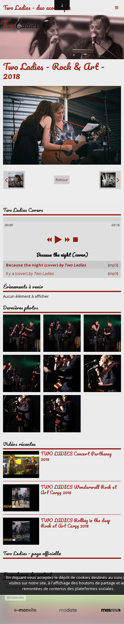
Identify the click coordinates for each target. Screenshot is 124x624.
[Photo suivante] (110, 180)
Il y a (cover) (30, 273)
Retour (62, 179)
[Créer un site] (25, 610)
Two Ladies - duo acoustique (37, 7)
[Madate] (68, 610)
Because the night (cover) (46, 265)
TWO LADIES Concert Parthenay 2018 (76, 456)
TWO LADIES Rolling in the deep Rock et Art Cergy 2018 (75, 523)
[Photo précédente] (14, 180)
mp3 (113, 265)
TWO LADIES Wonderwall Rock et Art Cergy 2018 (79, 489)
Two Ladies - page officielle (32, 553)
